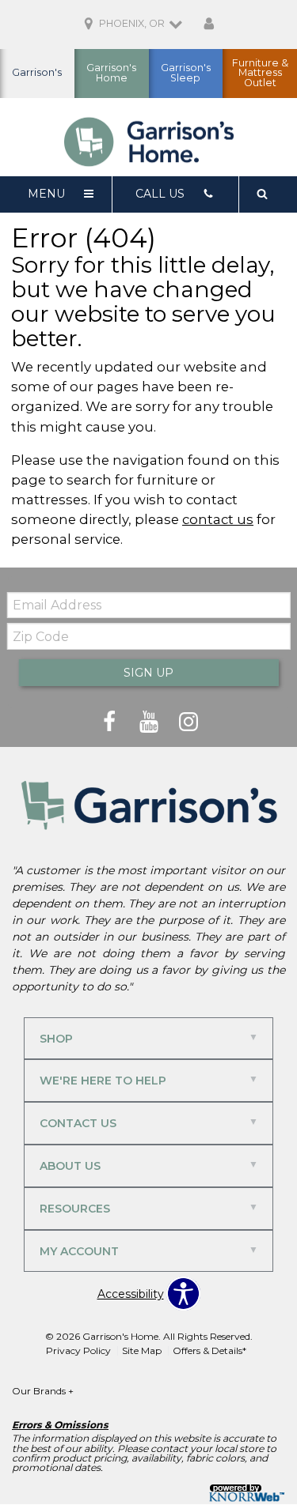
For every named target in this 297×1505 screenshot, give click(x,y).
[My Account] (209, 24)
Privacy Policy (78, 1350)
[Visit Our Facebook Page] (111, 722)
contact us (217, 519)
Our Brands (43, 1391)
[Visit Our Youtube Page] (150, 722)
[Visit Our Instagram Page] (188, 722)
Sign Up (148, 673)
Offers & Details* (209, 1350)
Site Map (142, 1350)
